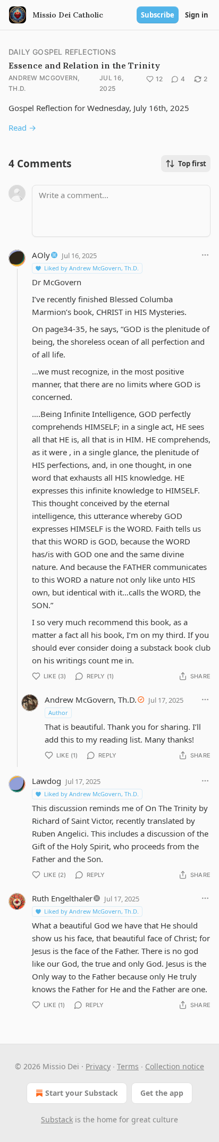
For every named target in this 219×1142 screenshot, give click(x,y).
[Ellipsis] (205, 254)
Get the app (161, 1093)
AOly (41, 255)
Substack (57, 1119)
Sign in (196, 15)
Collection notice (174, 1066)
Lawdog (46, 780)
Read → (22, 127)
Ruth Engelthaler (62, 898)
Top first (192, 163)
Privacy (98, 1066)
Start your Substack (81, 1093)
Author (58, 713)
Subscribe (157, 15)
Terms (128, 1066)
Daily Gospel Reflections (62, 51)
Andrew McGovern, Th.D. (44, 83)
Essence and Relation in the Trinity (84, 65)
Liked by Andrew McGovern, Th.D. (91, 268)
